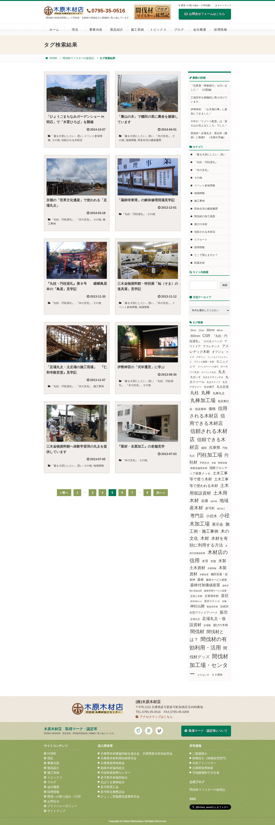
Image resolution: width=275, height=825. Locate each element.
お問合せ (53, 801)
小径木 (211, 516)
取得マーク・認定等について (208, 730)
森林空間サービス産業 (215, 590)
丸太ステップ (213, 382)
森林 (200, 579)
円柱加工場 (209, 455)
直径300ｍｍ (196, 601)
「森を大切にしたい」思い (66, 135)
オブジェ (218, 351)
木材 (204, 538)
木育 (205, 561)
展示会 (217, 524)
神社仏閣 (197, 606)
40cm (220, 330)
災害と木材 (196, 596)
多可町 (210, 508)
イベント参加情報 (204, 185)
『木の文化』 (163, 135)
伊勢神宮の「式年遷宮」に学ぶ (141, 367)
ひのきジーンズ (213, 341)
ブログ (179, 29)
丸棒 (205, 392)
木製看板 (211, 568)
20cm (193, 330)
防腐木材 (199, 262)
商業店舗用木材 (198, 468)
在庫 (204, 501)
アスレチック (211, 346)
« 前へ (64, 492)
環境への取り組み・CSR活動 (195, 5)
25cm (201, 330)
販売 (224, 612)
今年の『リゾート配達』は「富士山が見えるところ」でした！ (209, 123)
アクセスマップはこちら (156, 716)
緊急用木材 (212, 606)
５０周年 (217, 674)
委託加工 (221, 508)
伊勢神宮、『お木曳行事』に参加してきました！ (209, 111)
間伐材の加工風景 (204, 216)
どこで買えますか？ (206, 254)
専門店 (197, 515)
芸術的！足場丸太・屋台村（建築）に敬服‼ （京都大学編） (209, 135)
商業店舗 (222, 463)
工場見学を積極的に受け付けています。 (209, 99)
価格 (212, 409)
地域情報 (131, 140)
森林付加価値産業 (205, 585)
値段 (204, 447)
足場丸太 (195, 619)
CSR (206, 336)
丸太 (222, 372)
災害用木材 (212, 596)
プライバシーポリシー (62, 806)
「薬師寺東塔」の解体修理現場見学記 (146, 200)
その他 (56, 140)
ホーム (54, 29)
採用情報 (220, 29)
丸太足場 (223, 386)
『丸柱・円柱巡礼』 (63, 219)
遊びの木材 (200, 224)
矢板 (224, 601)
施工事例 (98, 386)
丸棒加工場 (203, 400)
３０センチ (203, 675)
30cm (210, 330)
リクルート (200, 239)
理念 (75, 29)
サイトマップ (224, 5)
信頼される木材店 (71, 140)
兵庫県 (214, 447)
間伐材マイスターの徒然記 (78, 58)
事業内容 (96, 29)
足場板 (207, 625)
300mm (195, 336)
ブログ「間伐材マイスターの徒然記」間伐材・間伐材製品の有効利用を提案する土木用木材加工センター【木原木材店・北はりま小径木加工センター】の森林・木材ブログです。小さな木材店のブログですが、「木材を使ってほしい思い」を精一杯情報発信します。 (152, 12)
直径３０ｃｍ (212, 601)
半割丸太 (204, 462)
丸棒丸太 (219, 393)
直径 (224, 596)
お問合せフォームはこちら (207, 14)
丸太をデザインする (213, 377)
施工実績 (137, 29)
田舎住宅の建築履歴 (149, 140)
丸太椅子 (209, 386)
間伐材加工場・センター (209, 665)
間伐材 (197, 631)
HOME (53, 58)
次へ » (160, 492)
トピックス (158, 29)
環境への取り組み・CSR (64, 796)
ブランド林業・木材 (204, 361)
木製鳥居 (204, 574)
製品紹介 (116, 29)
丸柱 (194, 392)
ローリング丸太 (208, 372)
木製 (213, 561)
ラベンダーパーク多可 (208, 367)
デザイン (200, 357)
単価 (214, 463)
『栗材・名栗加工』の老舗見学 (141, 446)
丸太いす (195, 377)
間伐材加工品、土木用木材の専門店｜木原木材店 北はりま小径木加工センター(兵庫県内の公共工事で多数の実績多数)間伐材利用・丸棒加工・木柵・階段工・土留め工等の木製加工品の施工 (63, 10)
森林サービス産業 (216, 579)
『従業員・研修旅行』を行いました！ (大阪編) (209, 87)
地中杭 (213, 501)
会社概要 (199, 29)
